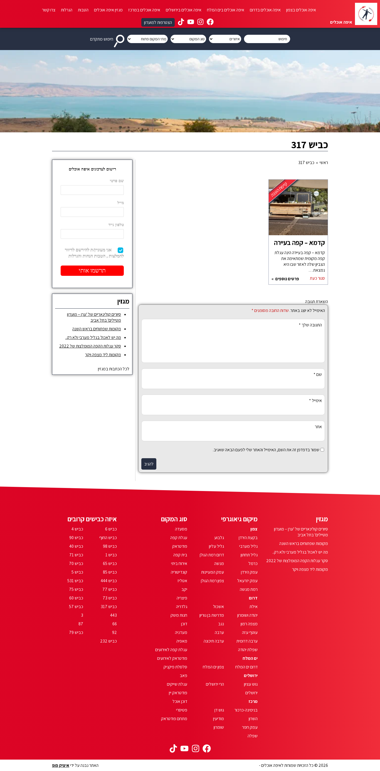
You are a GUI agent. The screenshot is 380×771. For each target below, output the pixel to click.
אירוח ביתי (179, 563)
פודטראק (179, 546)
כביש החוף (108, 538)
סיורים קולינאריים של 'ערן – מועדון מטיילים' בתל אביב (94, 317)
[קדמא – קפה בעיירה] (298, 210)
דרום (253, 598)
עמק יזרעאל (247, 581)
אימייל (315, 400)
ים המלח (250, 658)
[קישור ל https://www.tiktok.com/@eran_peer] (180, 22)
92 (114, 632)
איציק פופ (60, 765)
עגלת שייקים (177, 684)
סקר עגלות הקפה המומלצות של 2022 (90, 346)
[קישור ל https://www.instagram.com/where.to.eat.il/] (200, 22)
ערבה (219, 632)
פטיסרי (181, 710)
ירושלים (251, 675)
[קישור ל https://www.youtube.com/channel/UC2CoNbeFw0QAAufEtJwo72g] (190, 22)
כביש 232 (108, 641)
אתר (318, 427)
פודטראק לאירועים (172, 658)
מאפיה (181, 641)
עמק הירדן (249, 572)
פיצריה (182, 598)
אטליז (182, 581)
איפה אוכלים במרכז (144, 10)
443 (113, 615)
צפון (254, 529)
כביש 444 (109, 581)
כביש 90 (76, 538)
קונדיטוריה (179, 572)
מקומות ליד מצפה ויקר (103, 355)
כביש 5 (77, 572)
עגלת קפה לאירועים (171, 650)
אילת (254, 606)
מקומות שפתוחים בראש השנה (96, 329)
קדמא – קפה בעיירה (299, 242)
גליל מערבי (248, 546)
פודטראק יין (178, 693)
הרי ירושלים (215, 684)
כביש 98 (110, 546)
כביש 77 (109, 589)
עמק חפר (250, 727)
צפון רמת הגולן (212, 581)
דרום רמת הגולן (212, 555)
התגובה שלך (310, 325)
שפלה (253, 736)
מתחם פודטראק (174, 719)
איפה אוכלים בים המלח (225, 10)
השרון (253, 719)
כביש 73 (110, 598)
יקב (184, 589)
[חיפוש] (120, 39)
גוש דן (219, 710)
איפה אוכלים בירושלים (183, 10)
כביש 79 (76, 632)
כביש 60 (76, 598)
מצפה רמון (249, 624)
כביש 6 (111, 529)
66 (114, 624)
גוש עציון (251, 684)
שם (318, 374)
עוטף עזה (250, 632)
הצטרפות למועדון (158, 22)
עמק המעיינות (212, 572)
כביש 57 (76, 606)
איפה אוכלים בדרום (265, 10)
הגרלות (66, 10)
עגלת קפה (178, 538)
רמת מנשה (249, 589)
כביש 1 (111, 555)
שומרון (219, 727)
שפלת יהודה (248, 650)
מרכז (253, 701)
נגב (221, 624)
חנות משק (179, 615)
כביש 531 (75, 581)
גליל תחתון (249, 555)
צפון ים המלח (213, 667)
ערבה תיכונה (214, 641)
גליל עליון (216, 546)
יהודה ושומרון (247, 615)
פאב (183, 675)
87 (80, 624)
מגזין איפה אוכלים (108, 10)
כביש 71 (76, 555)
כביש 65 (110, 563)
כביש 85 (110, 572)
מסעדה (181, 529)
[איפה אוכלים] (366, 14)
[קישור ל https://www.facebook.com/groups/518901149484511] (210, 22)
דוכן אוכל (179, 701)
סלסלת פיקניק (175, 667)
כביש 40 (76, 546)
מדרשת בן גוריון (211, 615)
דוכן (184, 624)
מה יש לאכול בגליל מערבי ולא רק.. (93, 337)
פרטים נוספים (287, 279)
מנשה (219, 563)
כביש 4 (77, 529)
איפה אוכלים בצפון (301, 10)
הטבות (83, 10)
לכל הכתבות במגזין (113, 369)
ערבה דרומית (247, 641)
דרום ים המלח (246, 667)
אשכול (218, 606)
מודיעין (218, 719)
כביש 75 (76, 589)
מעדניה (181, 632)
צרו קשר (48, 10)
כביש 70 (76, 563)
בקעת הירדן (248, 538)
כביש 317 (109, 606)
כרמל (253, 563)
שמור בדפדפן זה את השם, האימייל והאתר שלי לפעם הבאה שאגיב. (266, 450)
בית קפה (180, 555)
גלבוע (219, 538)
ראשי (324, 162)
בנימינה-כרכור (246, 710)
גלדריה (181, 606)
